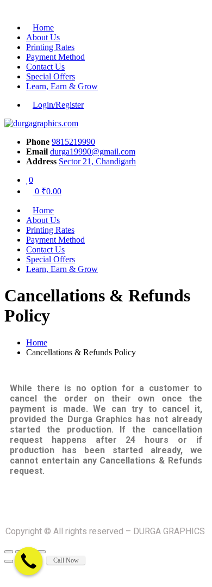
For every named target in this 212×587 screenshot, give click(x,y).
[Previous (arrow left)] (8, 561)
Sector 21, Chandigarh (97, 161)
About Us (43, 37)
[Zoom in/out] (41, 551)
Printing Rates (50, 47)
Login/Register (58, 104)
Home (43, 27)
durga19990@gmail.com (92, 151)
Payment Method (55, 56)
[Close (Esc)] (8, 551)
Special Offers (50, 76)
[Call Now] (29, 561)
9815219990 (73, 141)
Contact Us (45, 66)
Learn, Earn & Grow (62, 86)
